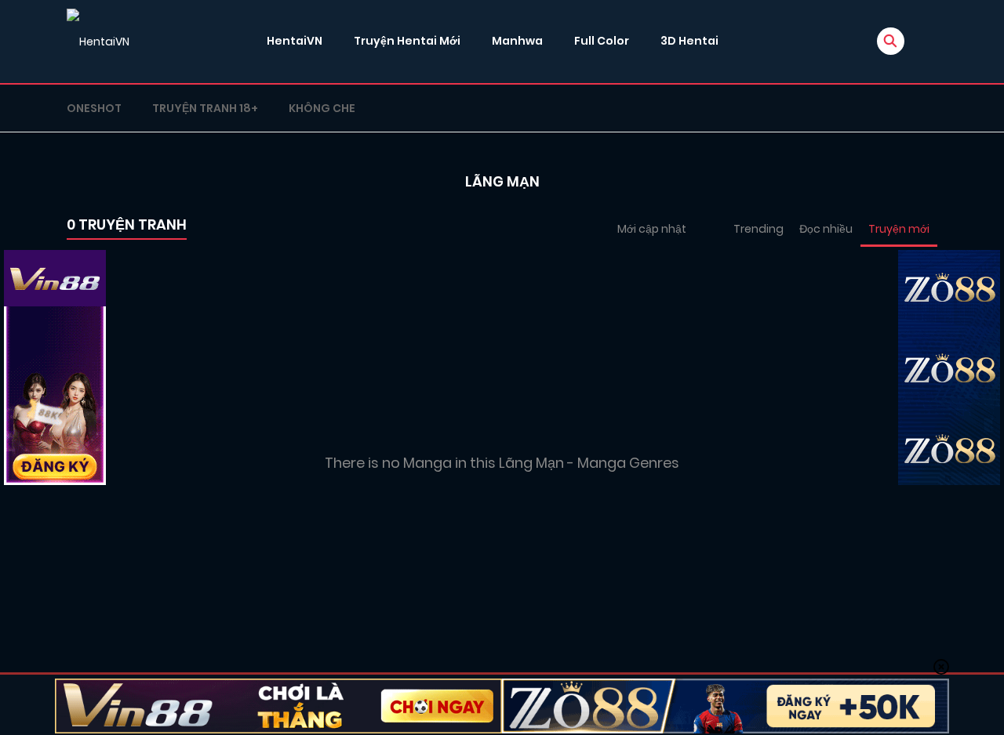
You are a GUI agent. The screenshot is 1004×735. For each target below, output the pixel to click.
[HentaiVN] (98, 41)
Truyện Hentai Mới (407, 41)
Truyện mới (898, 229)
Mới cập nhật (651, 229)
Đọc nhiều (826, 229)
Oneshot (94, 108)
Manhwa (517, 41)
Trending (758, 229)
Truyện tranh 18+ (205, 108)
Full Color (601, 41)
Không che (322, 108)
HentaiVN (294, 41)
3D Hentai (689, 41)
